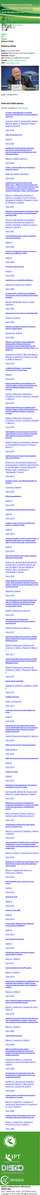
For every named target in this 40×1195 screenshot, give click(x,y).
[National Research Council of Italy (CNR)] (9, 20)
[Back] (2, 30)
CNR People (22, 108)
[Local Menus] (6, 30)
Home (3, 34)
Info (3, 36)
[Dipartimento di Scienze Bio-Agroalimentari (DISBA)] (4, 20)
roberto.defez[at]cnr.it (17, 60)
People (4, 39)
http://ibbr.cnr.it (12, 63)
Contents (18, 25)
